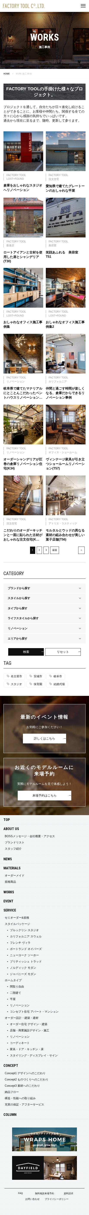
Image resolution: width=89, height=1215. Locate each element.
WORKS (8, 892)
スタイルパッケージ (17, 924)
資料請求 (68, 1193)
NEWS (7, 859)
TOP (6, 820)
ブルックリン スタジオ (24, 930)
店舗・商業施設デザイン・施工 (29, 1030)
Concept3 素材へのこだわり (22, 1085)
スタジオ (16, 684)
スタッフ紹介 (13, 848)
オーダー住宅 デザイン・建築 (28, 1024)
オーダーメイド (14, 875)
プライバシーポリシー (56, 1199)
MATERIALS (12, 868)
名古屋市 (16, 676)
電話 (74, 1209)
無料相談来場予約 (44, 1193)
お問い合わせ (32, 1199)
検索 (26, 652)
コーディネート (20, 1043)
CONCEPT (10, 1066)
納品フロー (12, 1092)
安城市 (38, 676)
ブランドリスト (14, 842)
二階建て (15, 992)
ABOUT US (11, 829)
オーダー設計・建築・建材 (21, 1017)
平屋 (13, 999)
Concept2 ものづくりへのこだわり (26, 1079)
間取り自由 (17, 986)
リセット (63, 652)
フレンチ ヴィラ (20, 942)
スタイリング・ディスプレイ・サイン (34, 1055)
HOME (6, 73)
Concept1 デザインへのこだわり (25, 1073)
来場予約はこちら (44, 795)
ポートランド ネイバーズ (26, 949)
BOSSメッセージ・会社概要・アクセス (30, 836)
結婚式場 (59, 684)
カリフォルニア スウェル (26, 936)
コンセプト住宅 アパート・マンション (34, 1011)
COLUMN (9, 1115)
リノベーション (20, 1005)
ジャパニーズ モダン (23, 974)
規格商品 (10, 881)
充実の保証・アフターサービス (24, 1104)
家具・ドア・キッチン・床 (27, 1049)
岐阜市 (58, 676)
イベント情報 (15, 1209)
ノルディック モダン (23, 967)
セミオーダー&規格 (17, 917)
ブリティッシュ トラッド (26, 961)
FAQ (20, 1193)
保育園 (38, 684)
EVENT (8, 901)
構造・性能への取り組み (20, 1098)
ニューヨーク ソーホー (24, 955)
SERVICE (9, 910)
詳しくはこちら (44, 738)
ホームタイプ (13, 980)
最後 (54, 550)
